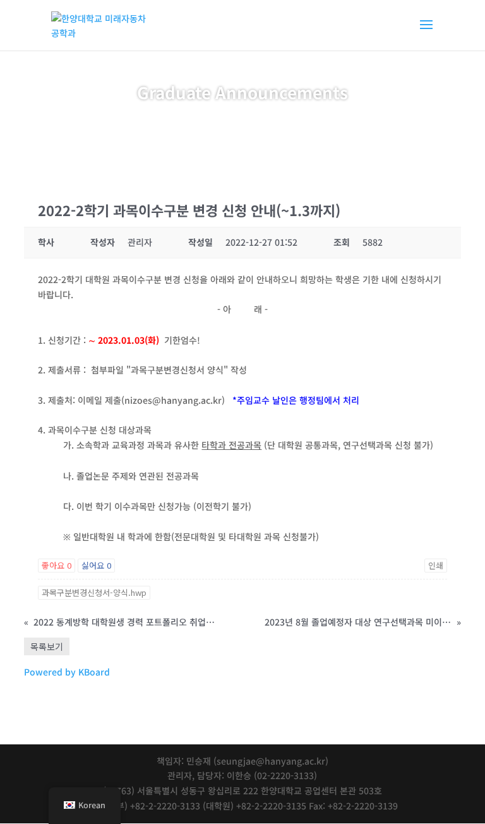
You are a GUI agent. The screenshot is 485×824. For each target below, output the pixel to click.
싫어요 (96, 565)
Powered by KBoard (67, 671)
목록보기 (46, 646)
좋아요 (56, 565)
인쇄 (435, 565)
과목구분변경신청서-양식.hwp (94, 592)
